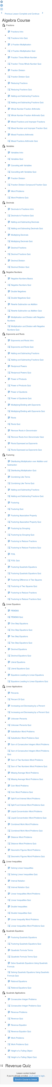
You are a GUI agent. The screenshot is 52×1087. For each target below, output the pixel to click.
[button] (1, 2)
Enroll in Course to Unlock (26, 1079)
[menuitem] (1, 6)
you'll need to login (37, 1075)
